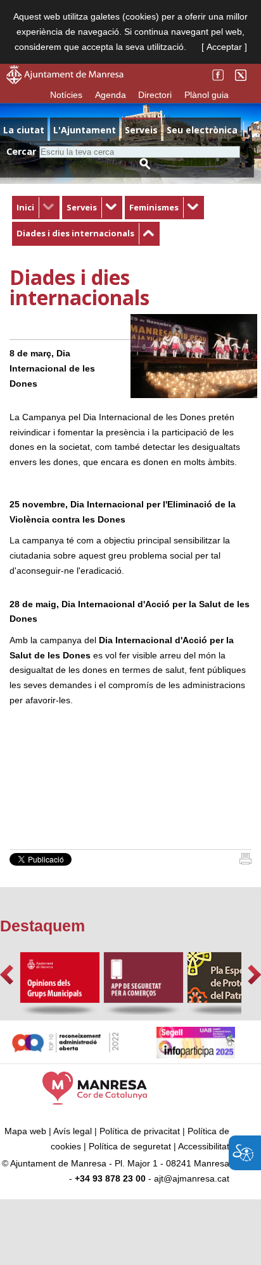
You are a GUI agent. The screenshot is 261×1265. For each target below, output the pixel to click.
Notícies (66, 95)
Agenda (110, 95)
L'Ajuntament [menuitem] (84, 130)
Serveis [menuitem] (141, 130)
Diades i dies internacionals (75, 233)
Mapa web (25, 1131)
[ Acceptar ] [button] (224, 47)
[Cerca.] (145, 164)
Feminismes (154, 207)
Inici (25, 207)
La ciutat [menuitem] (23, 130)
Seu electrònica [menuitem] (202, 130)
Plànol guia (206, 95)
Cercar (21, 151)
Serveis (82, 207)
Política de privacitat (139, 1131)
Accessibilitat (203, 1146)
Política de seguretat (130, 1146)
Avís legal (72, 1131)
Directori (155, 95)
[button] (6, 974)
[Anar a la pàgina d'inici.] (65, 81)
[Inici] (245, 861)
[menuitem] (36, 208)
